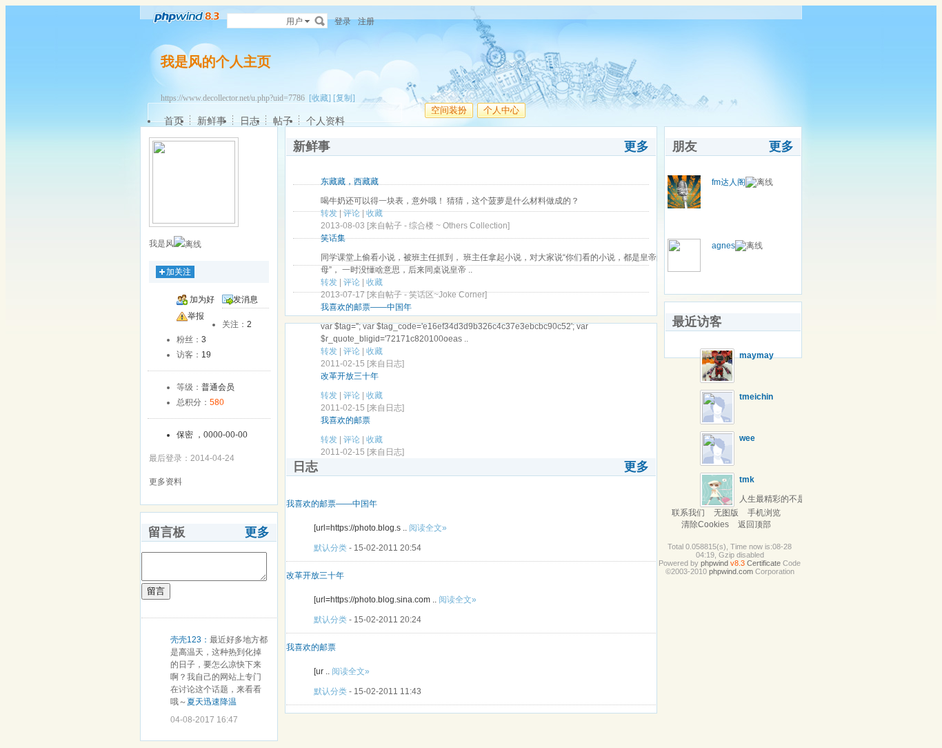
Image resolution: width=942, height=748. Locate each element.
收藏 (374, 213)
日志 (249, 120)
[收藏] (320, 98)
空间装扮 (449, 110)
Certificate (764, 563)
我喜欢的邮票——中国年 (366, 307)
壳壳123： (190, 639)
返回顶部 (754, 524)
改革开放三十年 (350, 376)
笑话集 (333, 238)
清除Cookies (705, 524)
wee (747, 438)
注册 (366, 21)
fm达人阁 (728, 182)
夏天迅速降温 (212, 702)
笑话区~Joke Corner (447, 294)
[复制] (344, 98)
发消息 (245, 299)
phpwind (714, 563)
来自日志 (385, 363)
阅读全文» (428, 528)
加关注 (178, 272)
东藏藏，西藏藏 (350, 181)
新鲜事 (211, 120)
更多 (257, 532)
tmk (746, 479)
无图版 (726, 513)
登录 (342, 21)
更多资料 (165, 481)
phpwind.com (731, 571)
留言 (156, 591)
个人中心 (501, 110)
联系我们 (688, 513)
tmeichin (756, 397)
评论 (351, 213)
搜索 (320, 20)
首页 (173, 120)
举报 (196, 316)
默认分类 (330, 548)
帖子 (282, 120)
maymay (756, 355)
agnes (723, 245)
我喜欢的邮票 (345, 420)
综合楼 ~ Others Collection (458, 225)
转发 (329, 213)
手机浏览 (764, 513)
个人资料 (325, 120)
